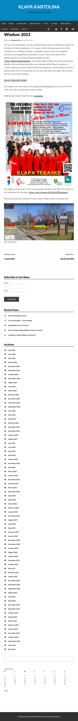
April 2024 (12, 419)
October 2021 (13, 483)
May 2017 (11, 568)
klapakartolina (15, 40)
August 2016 (12, 593)
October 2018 (13, 548)
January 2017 (13, 576)
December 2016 (14, 580)
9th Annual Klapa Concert (17, 316)
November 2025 (14, 370)
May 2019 (11, 528)
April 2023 (12, 455)
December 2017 (14, 560)
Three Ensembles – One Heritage (20, 320)
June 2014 (12, 645)
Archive (54, 23)
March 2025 (12, 391)
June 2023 (12, 447)
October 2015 (13, 613)
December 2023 (14, 427)
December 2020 (14, 492)
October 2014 (13, 637)
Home (3, 23)
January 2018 (13, 556)
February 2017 (13, 572)
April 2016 (12, 601)
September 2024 (14, 407)
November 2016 (14, 585)
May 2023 (11, 451)
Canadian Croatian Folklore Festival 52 (22, 335)
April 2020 (12, 500)
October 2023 (13, 435)
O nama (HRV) (22, 23)
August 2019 (12, 520)
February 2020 (13, 508)
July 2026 (11, 350)
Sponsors (14, 29)
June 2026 (12, 354)
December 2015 (14, 605)
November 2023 (14, 431)
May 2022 (11, 467)
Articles (4, 29)
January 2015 (13, 629)
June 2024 (12, 411)
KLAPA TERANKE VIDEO (15, 80)
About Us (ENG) (35, 23)
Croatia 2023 (9, 259)
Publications (65, 23)
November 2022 (14, 463)
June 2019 (12, 524)
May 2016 (11, 597)
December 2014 (14, 633)
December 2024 (14, 399)
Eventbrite (38, 96)
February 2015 (13, 625)
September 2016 (14, 589)
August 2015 (12, 617)
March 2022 (12, 471)
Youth (45, 23)
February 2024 (13, 423)
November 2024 (14, 403)
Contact (24, 29)
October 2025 (13, 374)
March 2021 (12, 488)
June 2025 (12, 386)
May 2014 (11, 649)
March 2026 (12, 362)
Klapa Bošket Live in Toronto (18, 325)
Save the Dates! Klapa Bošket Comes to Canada (25, 330)
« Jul (5, 691)
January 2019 (13, 536)
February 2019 (13, 532)
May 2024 (11, 415)
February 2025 (13, 395)
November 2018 (14, 544)
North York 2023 (67, 259)
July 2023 (11, 443)
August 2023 (12, 439)
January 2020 (13, 512)
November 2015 (14, 609)
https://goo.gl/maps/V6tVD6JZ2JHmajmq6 (48, 192)
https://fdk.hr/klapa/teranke (17, 61)
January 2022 (13, 475)
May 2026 (11, 358)
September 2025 (14, 378)
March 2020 (12, 504)
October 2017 (13, 564)
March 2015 (12, 621)
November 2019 (14, 516)
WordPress (36, 716)
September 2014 (14, 641)
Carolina (57, 716)
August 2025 (12, 382)
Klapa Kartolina (39, 6)
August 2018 (12, 552)
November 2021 (14, 479)
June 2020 (12, 496)
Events (11, 23)
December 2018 (14, 540)
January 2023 (13, 459)
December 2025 (14, 366)
